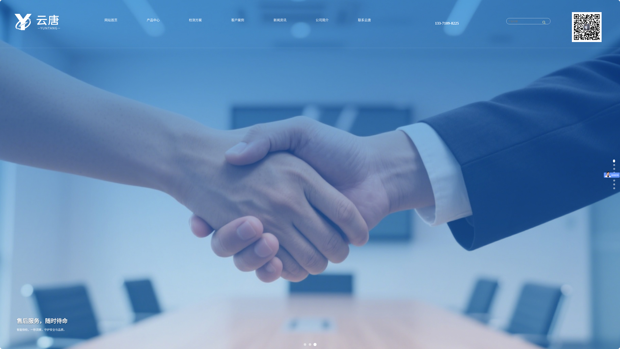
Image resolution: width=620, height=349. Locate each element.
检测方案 (195, 20)
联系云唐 (364, 20)
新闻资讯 (280, 20)
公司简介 (322, 20)
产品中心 (153, 20)
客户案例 (237, 20)
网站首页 (110, 20)
